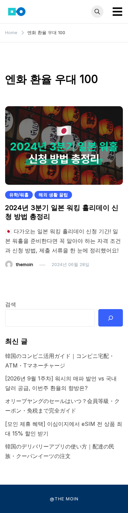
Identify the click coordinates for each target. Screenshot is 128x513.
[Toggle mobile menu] (117, 11)
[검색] (110, 317)
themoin (24, 264)
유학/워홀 (19, 194)
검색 (10, 304)
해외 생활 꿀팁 (53, 194)
